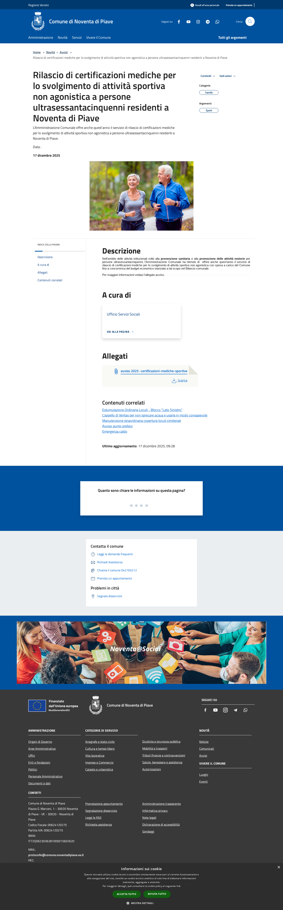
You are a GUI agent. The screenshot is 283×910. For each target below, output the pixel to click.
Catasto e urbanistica (99, 769)
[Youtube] (187, 21)
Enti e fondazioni (39, 762)
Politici (32, 769)
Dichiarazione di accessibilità (161, 824)
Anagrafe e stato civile (100, 741)
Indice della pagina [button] (49, 244)
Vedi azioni (225, 76)
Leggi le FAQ (93, 817)
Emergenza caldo (114, 431)
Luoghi (203, 774)
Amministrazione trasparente (161, 803)
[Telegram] (206, 21)
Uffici (31, 755)
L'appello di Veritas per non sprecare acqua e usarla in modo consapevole (154, 415)
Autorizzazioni (151, 769)
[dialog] (141, 886)
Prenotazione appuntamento (104, 803)
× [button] (278, 867)
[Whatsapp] (216, 21)
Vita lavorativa (94, 755)
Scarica (182, 380)
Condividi (206, 76)
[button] (141, 903)
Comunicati (206, 748)
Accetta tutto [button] (126, 894)
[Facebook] (177, 21)
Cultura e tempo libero (100, 748)
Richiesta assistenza (98, 824)
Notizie (203, 741)
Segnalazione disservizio (101, 810)
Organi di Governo (40, 741)
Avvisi (64, 52)
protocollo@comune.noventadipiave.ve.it (56, 855)
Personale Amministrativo (45, 776)
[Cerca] (250, 21)
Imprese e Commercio (99, 762)
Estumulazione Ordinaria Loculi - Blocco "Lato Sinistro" (142, 409)
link (178, 886)
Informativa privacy (155, 810)
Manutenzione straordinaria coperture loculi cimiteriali (141, 420)
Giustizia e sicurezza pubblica (161, 741)
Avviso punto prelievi (117, 426)
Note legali (149, 817)
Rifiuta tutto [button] (157, 894)
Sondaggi (148, 831)
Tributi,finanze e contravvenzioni (163, 755)
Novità (50, 52)
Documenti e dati (39, 783)
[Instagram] (196, 21)
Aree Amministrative (42, 748)
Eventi (203, 781)
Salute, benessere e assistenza (162, 762)
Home (37, 52)
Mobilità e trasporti (154, 748)
